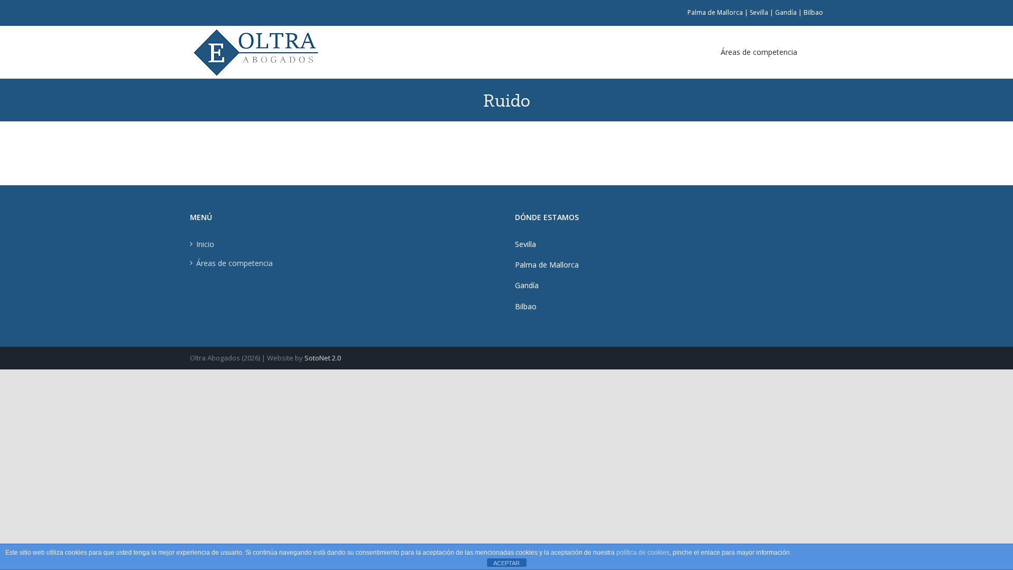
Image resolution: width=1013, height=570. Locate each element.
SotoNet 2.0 (322, 358)
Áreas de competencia (234, 263)
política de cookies (643, 552)
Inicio (205, 244)
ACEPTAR (506, 563)
